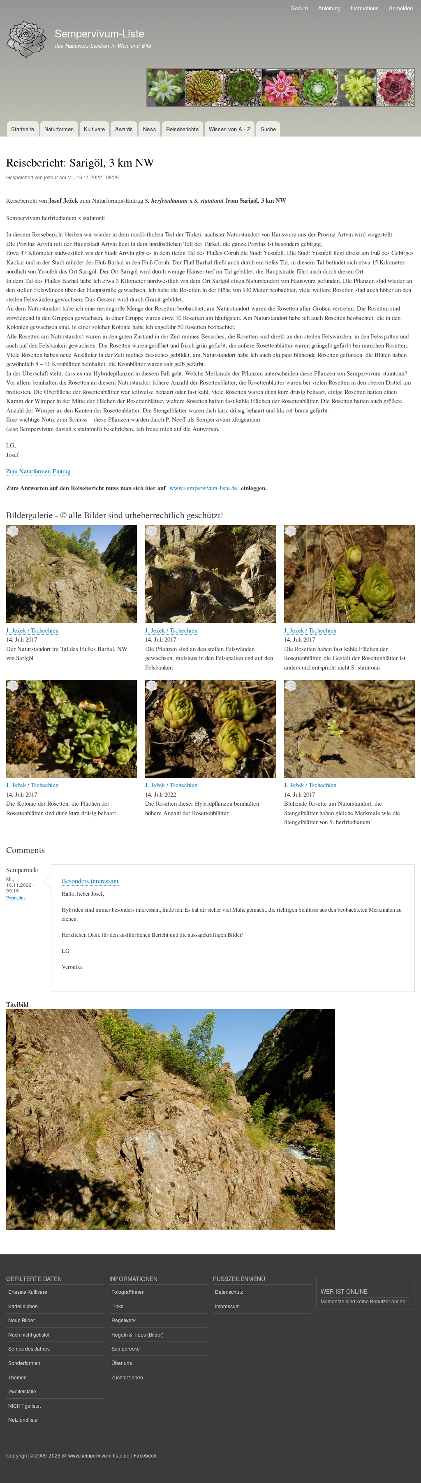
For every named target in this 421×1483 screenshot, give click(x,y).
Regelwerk (123, 1319)
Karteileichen (23, 1305)
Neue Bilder (21, 1319)
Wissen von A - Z (229, 129)
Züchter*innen (127, 1377)
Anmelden (401, 8)
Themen (17, 1377)
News (149, 129)
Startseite (22, 129)
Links (117, 1305)
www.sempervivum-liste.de (203, 488)
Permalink (16, 897)
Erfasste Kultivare (27, 1291)
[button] (71, 620)
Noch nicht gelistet (28, 1334)
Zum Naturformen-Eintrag (38, 471)
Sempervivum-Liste (99, 32)
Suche (268, 129)
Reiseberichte (182, 129)
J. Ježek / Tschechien (32, 630)
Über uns (121, 1362)
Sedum (299, 8)
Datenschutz (229, 1291)
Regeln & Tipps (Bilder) (137, 1334)
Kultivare (94, 129)
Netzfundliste (22, 1419)
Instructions (365, 8)
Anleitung (329, 8)
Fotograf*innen (128, 1291)
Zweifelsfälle (22, 1391)
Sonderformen (24, 1362)
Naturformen (59, 129)
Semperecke (125, 1348)
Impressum (227, 1305)
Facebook (145, 1455)
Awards (124, 129)
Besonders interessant (90, 880)
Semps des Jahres (29, 1348)
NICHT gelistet (24, 1405)
